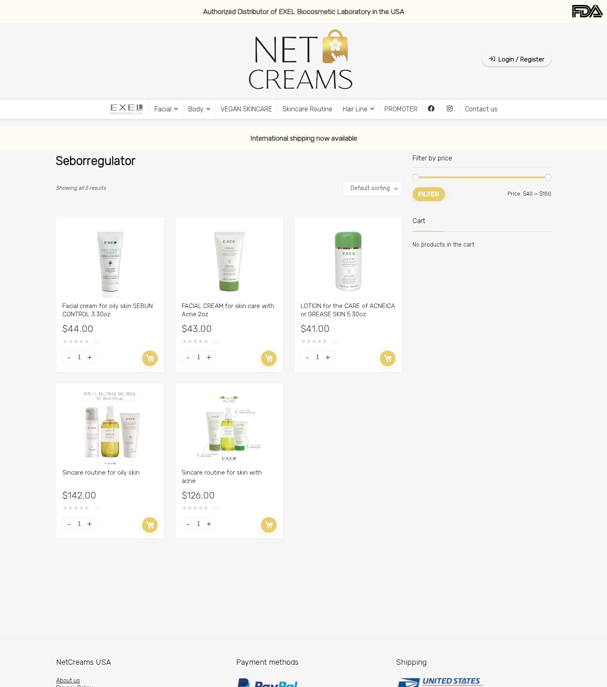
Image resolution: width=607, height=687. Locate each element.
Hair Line (355, 109)
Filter (428, 194)
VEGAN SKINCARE (246, 109)
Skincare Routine (307, 109)
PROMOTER (400, 109)
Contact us (481, 109)
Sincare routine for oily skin (101, 472)
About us (68, 680)
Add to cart (150, 358)
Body (196, 109)
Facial (162, 109)
